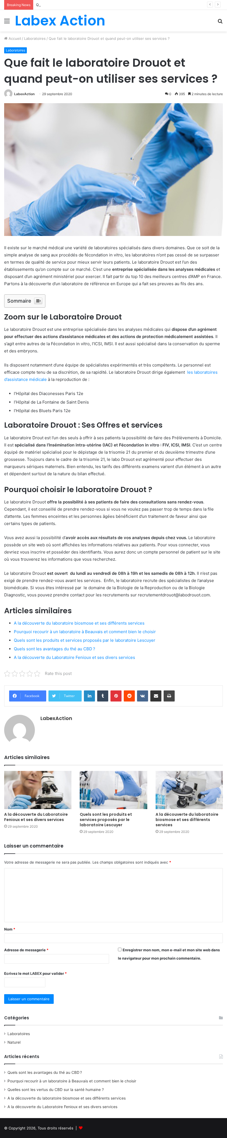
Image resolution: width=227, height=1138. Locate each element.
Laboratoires (35, 38)
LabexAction (24, 94)
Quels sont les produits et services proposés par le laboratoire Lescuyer (84, 640)
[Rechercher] (220, 23)
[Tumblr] (102, 695)
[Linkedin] (89, 695)
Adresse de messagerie (26, 950)
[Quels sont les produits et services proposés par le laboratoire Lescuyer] (113, 790)
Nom (9, 929)
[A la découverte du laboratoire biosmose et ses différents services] (189, 790)
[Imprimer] (169, 695)
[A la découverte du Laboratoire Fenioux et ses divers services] (37, 790)
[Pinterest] (116, 695)
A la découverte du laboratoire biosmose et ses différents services (79, 623)
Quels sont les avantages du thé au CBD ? (54, 648)
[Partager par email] (155, 695)
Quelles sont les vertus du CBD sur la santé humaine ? (83, 4)
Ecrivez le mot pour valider (35, 973)
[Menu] (7, 23)
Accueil (14, 38)
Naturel (13, 1042)
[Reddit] (129, 695)
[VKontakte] (142, 695)
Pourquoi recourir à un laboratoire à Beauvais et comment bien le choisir (85, 631)
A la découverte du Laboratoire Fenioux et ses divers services (74, 657)
